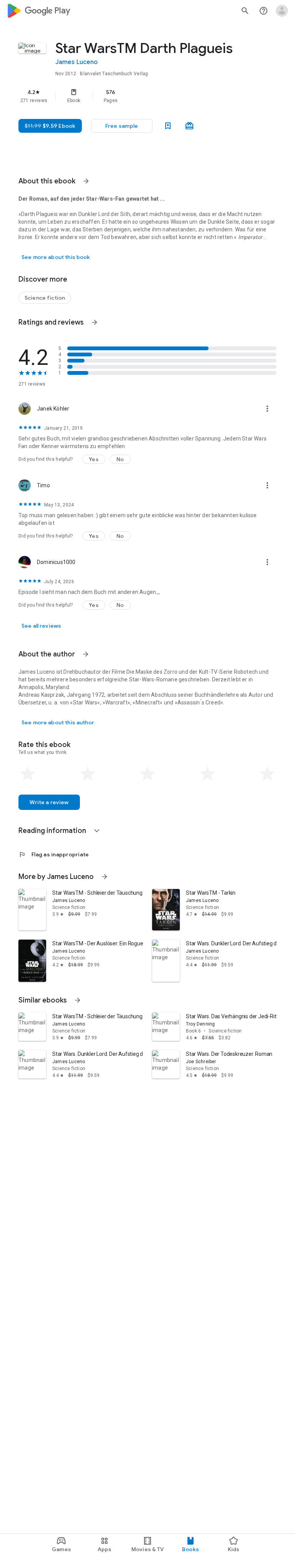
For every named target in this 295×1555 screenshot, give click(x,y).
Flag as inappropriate (53, 854)
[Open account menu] (282, 11)
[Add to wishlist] (168, 126)
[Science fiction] (44, 297)
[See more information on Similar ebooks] (77, 1000)
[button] (121, 126)
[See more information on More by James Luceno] (104, 876)
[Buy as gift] (189, 126)
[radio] (27, 774)
